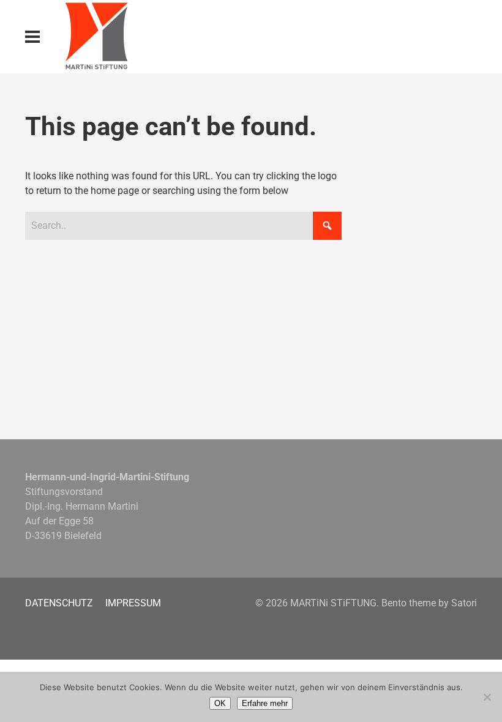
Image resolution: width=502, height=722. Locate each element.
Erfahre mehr (265, 703)
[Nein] (487, 697)
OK (220, 703)
